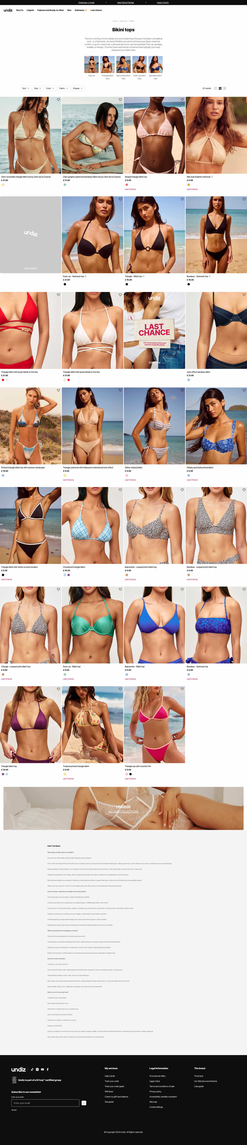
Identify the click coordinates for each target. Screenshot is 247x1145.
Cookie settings (156, 1107)
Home (115, 21)
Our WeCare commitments (205, 1081)
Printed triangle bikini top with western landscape (23, 467)
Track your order (112, 1081)
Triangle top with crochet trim (138, 766)
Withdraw (109, 1091)
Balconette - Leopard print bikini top (141, 567)
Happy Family (163, 2)
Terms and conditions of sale (162, 1086)
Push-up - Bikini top (71, 666)
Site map (153, 1102)
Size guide (109, 1102)
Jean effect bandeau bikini (198, 372)
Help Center (110, 1076)
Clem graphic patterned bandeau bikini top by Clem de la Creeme (92, 177)
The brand (198, 1076)
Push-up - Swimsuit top (73, 276)
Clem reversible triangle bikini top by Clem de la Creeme (26, 177)
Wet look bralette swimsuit (199, 177)
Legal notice (155, 1081)
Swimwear (123, 21)
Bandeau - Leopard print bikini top (202, 567)
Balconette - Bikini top (135, 666)
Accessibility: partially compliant (163, 1096)
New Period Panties (125, 2)
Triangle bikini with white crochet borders (19, 567)
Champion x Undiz (86, 2)
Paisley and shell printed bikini (200, 467)
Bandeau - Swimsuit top (197, 276)
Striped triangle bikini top (136, 177)
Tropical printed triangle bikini (76, 766)
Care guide (199, 1086)
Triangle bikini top (9, 766)
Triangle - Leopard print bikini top (15, 666)
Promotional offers (158, 1076)
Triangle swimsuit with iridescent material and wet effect (88, 467)
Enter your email (17, 1097)
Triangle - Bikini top (133, 276)
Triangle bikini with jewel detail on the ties (19, 372)
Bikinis (132, 21)
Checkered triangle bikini (74, 567)
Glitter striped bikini (133, 467)
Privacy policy (155, 1091)
